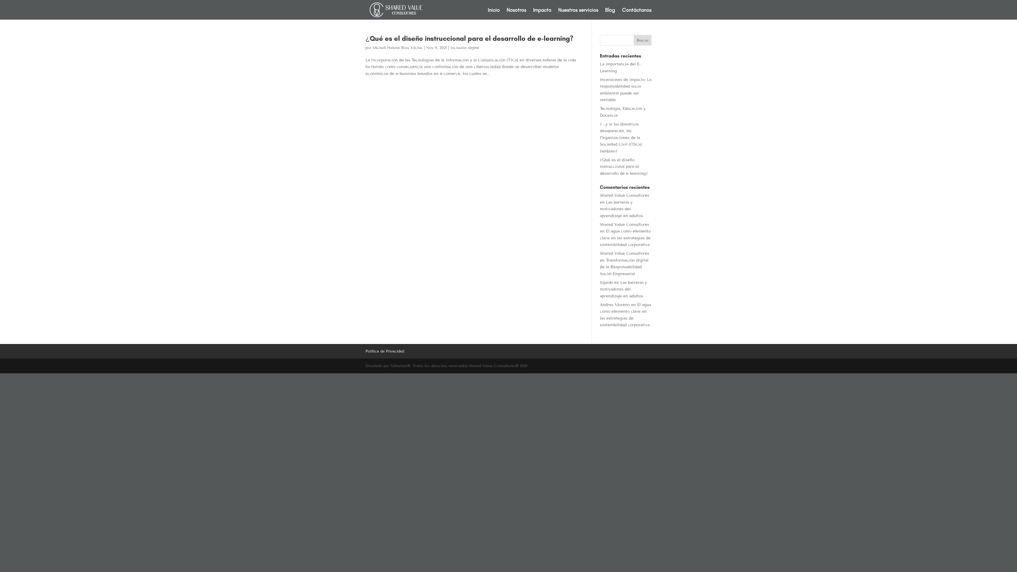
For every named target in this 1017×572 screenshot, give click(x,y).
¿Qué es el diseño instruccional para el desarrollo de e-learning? (469, 38)
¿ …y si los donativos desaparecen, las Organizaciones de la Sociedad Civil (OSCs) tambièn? (621, 138)
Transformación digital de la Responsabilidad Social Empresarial (624, 267)
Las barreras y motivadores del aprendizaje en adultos (621, 209)
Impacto (542, 10)
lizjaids (606, 282)
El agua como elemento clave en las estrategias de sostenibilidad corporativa (625, 238)
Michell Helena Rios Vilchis (397, 48)
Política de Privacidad (384, 351)
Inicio (494, 10)
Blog (610, 10)
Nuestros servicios (578, 10)
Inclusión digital (464, 48)
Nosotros (516, 10)
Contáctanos (637, 10)
